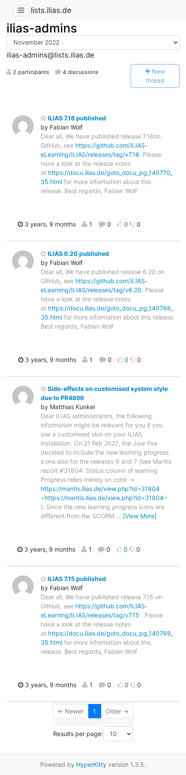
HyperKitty (91, 764)
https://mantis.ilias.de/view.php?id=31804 (100, 488)
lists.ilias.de (51, 10)
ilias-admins (41, 28)
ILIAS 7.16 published (76, 118)
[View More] (140, 516)
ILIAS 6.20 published (77, 253)
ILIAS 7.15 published (76, 578)
